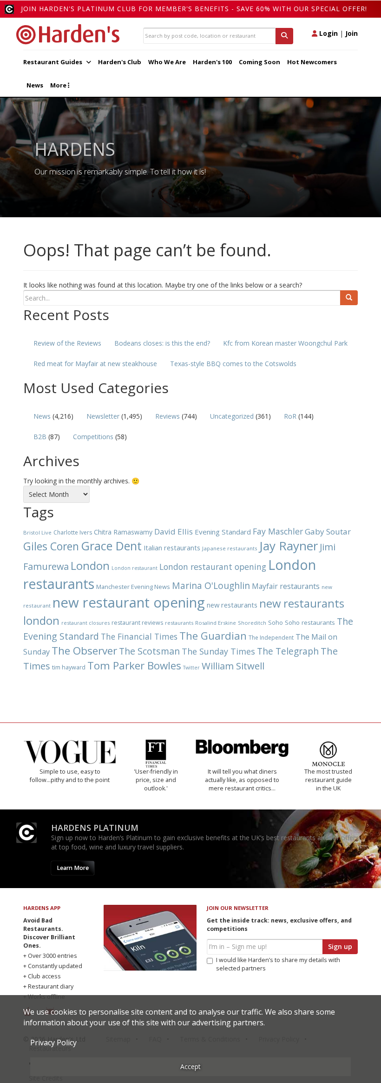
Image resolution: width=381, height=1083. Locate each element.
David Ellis (173, 531)
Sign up (340, 946)
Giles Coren (51, 546)
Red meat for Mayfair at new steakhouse (95, 363)
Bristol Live (37, 532)
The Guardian (213, 635)
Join (351, 33)
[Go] (349, 297)
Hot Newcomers (312, 62)
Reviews (167, 416)
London (90, 565)
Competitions (93, 436)
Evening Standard (223, 531)
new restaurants (232, 604)
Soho (275, 622)
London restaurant (135, 568)
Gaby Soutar (328, 531)
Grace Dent (111, 546)
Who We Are (167, 62)
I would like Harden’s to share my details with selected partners (278, 964)
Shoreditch (252, 622)
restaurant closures (85, 622)
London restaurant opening (212, 566)
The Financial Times (139, 636)
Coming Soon (259, 62)
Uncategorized (232, 416)
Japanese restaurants (229, 548)
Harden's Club (119, 62)
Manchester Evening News (133, 586)
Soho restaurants (310, 622)
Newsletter (102, 416)
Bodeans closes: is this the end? (162, 343)
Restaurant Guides (53, 62)
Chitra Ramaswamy (123, 532)
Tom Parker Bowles (134, 665)
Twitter (191, 667)
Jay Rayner (288, 545)
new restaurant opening (129, 602)
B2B (39, 436)
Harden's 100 (212, 62)
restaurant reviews (137, 623)
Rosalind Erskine (215, 622)
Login (327, 33)
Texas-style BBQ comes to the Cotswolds (233, 363)
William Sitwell (233, 665)
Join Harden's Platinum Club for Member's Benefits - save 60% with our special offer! (194, 8)
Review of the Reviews (67, 343)
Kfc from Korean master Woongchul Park (285, 343)
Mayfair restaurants (286, 586)
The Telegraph (288, 651)
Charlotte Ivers (72, 532)
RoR (290, 416)
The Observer (84, 650)
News (34, 85)
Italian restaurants (172, 547)
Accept (190, 1066)
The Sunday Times (218, 651)
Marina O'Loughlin (211, 585)
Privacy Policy (53, 1042)
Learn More (73, 868)
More (59, 85)
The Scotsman (149, 651)
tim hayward (68, 667)
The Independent (271, 638)
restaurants (179, 622)
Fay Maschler (278, 531)
